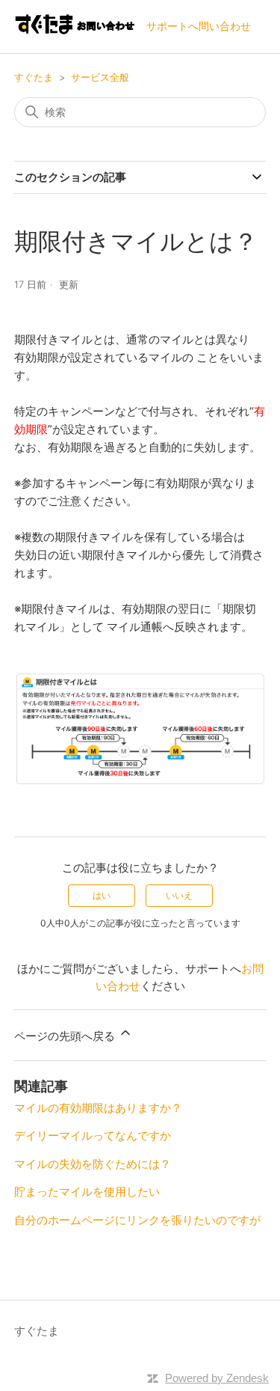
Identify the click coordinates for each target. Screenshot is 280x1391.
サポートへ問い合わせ (198, 25)
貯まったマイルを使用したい (87, 1191)
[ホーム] (74, 34)
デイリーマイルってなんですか (92, 1135)
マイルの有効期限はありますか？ (98, 1108)
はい (102, 895)
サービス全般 (100, 77)
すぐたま (33, 77)
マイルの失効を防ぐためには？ (92, 1164)
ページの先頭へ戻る (66, 1036)
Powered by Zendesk (217, 1378)
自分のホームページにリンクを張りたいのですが (137, 1220)
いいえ (179, 895)
